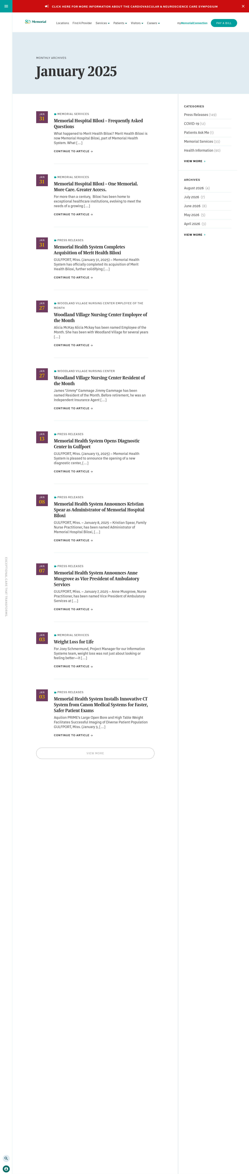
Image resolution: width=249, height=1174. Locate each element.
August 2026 (194, 187)
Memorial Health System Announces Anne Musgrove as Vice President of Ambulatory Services (96, 578)
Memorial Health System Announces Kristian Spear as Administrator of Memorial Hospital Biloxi (99, 509)
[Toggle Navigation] (6, 6)
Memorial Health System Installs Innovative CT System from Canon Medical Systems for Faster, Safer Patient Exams (101, 704)
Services (101, 23)
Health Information (199, 150)
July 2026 (191, 196)
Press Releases (196, 114)
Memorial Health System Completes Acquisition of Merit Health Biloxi (89, 249)
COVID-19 (192, 123)
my (192, 23)
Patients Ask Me (197, 132)
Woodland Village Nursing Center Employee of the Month (100, 317)
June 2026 (192, 205)
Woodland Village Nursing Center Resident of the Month (99, 380)
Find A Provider (82, 23)
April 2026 (192, 223)
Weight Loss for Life (74, 641)
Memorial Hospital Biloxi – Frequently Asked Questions (98, 123)
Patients (118, 23)
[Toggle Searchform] (6, 1158)
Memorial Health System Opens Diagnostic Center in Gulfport (96, 443)
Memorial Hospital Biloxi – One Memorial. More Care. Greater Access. (96, 186)
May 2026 (191, 214)
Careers (152, 23)
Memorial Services (199, 141)
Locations (62, 23)
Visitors (135, 23)
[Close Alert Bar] (243, 6)
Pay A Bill (223, 23)
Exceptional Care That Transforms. (6, 587)
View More (95, 753)
